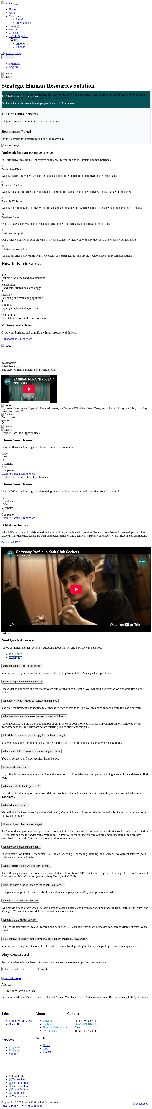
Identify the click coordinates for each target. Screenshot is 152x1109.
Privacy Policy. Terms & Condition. (22, 1105)
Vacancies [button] (15, 16)
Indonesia (22, 43)
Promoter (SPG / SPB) (22, 1020)
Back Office (16, 1024)
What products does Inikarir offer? (21, 846)
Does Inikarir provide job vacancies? (22, 665)
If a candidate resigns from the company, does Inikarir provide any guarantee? (45, 938)
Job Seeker (15, 654)
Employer (14, 657)
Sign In (13, 36)
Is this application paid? (15, 767)
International (23, 22)
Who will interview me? (15, 805)
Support (13, 1053)
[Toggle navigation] (16, 4)
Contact (13, 32)
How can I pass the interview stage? (22, 824)
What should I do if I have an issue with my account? (31, 751)
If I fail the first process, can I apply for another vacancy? (34, 735)
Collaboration (9, 338)
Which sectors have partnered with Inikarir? (26, 865)
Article (13, 29)
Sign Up (23, 36)
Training (14, 26)
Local (19, 19)
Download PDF (10, 542)
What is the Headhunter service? (20, 900)
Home (12, 9)
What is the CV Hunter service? (20, 919)
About (12, 12)
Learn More (25, 338)
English (20, 46)
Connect (42, 969)
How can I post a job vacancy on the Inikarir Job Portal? (33, 885)
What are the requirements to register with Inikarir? (30, 700)
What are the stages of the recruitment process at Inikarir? (34, 716)
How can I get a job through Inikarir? (22, 681)
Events (47, 1051)
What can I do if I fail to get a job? (21, 786)
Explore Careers (10, 473)
